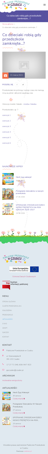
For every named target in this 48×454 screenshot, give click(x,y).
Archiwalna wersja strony (12, 380)
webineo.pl (28, 451)
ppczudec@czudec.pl (15, 370)
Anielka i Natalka (29, 104)
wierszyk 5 (6, 137)
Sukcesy (5, 332)
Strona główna (9, 302)
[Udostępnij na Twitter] (23, 84)
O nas (4, 324)
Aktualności (7, 319)
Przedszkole (7, 315)
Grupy (4, 328)
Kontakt (5, 337)
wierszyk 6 (6, 143)
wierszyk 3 (6, 126)
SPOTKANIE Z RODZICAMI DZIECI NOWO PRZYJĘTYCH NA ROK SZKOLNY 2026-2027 (30, 207)
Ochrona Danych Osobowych (24, 276)
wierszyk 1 (6, 115)
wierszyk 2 (6, 121)
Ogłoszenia (7, 310)
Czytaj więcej (18, 398)
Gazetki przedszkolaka (11, 306)
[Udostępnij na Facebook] (17, 84)
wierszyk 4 (6, 132)
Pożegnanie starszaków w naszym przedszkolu (30, 192)
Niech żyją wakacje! (23, 177)
